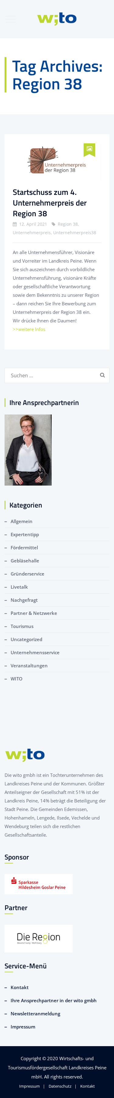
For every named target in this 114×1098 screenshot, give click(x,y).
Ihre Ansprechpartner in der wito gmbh (54, 1000)
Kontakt (20, 987)
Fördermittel (24, 547)
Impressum (23, 1027)
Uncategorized (26, 639)
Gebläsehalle (25, 561)
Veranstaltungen (29, 665)
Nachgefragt (24, 600)
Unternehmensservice (35, 652)
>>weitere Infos (29, 329)
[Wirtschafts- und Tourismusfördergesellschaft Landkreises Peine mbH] (57, 19)
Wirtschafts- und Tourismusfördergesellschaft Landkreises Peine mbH (57, 1067)
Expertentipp (25, 534)
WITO (16, 679)
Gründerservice (27, 574)
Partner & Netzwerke (34, 613)
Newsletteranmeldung (35, 1013)
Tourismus (22, 626)
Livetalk (19, 587)
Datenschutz (60, 1086)
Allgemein (22, 521)
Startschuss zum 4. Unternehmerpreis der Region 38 (50, 202)
